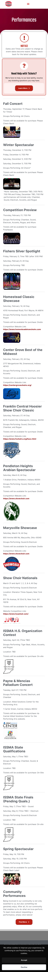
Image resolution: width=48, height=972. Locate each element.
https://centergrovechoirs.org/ (17, 385)
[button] (28, 4)
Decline (24, 967)
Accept (24, 960)
